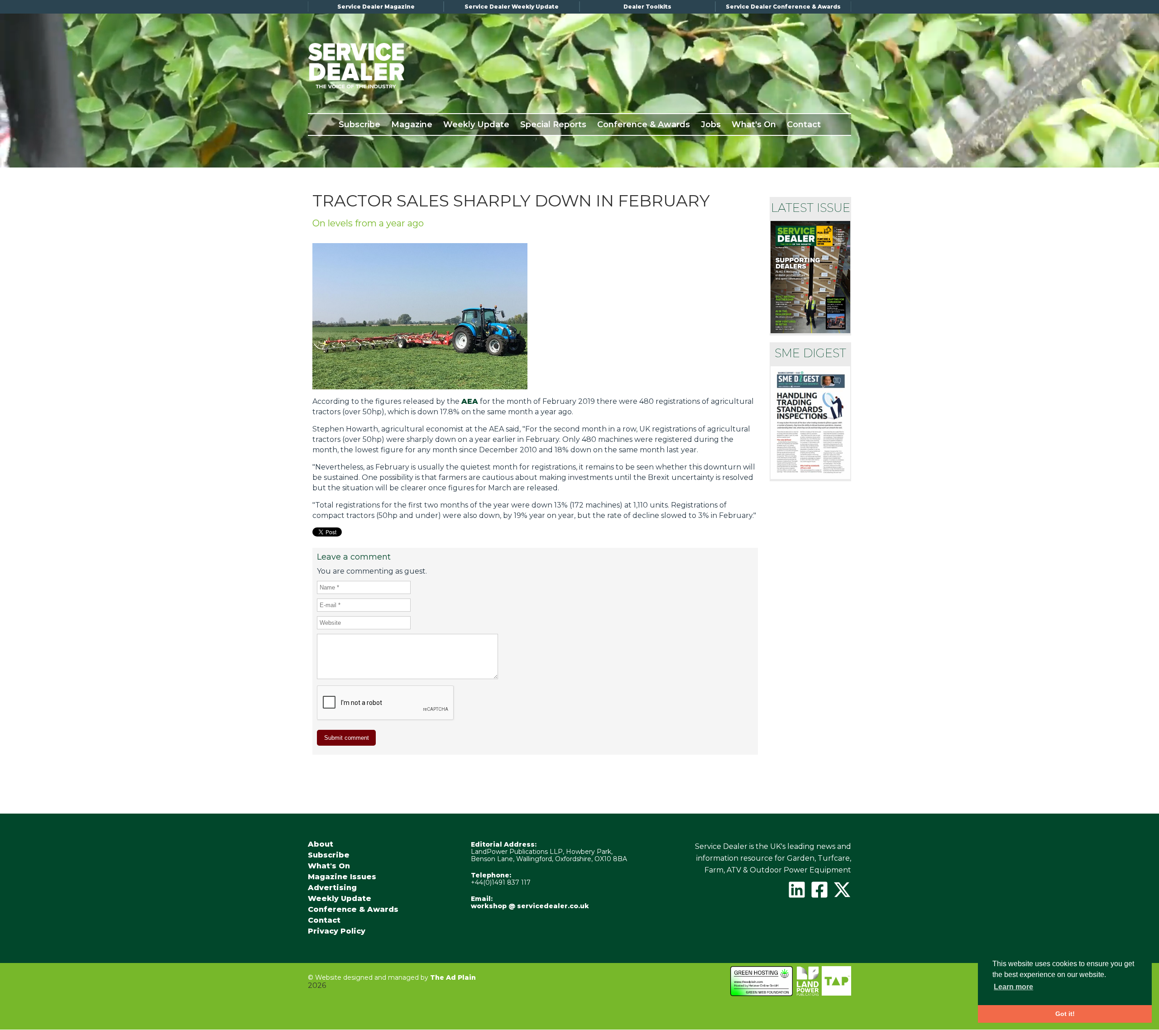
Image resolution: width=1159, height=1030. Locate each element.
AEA (469, 401)
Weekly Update (476, 124)
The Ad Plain (453, 977)
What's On (754, 124)
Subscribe (359, 124)
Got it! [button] (1065, 1013)
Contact (804, 124)
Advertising (332, 887)
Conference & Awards (643, 124)
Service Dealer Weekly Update (512, 6)
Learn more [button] (1013, 987)
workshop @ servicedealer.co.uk (530, 906)
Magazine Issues (342, 877)
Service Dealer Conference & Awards (783, 6)
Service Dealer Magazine (376, 6)
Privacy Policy (336, 931)
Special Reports (553, 124)
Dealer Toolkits (647, 6)
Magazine (411, 124)
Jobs (711, 124)
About (320, 844)
